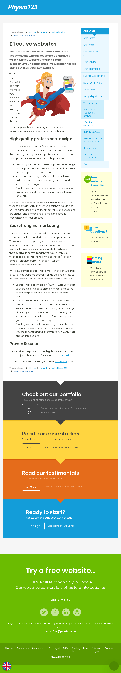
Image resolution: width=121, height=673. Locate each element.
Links (85, 648)
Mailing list (76, 650)
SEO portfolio (63, 355)
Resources (23, 648)
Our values (90, 62)
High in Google (91, 132)
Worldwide (89, 89)
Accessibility (39, 648)
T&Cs (66, 648)
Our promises (91, 69)
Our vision (89, 45)
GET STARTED (61, 599)
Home (32, 32)
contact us (61, 361)
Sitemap (9, 648)
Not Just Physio (92, 83)
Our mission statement (90, 53)
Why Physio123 (92, 96)
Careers (88, 164)
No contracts (90, 148)
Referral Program (96, 650)
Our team (89, 38)
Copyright (54, 648)
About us (89, 31)
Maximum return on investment (92, 140)
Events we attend (94, 76)
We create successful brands (89, 113)
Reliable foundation (89, 156)
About (43, 32)
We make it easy (92, 103)
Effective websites (88, 124)
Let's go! (30, 410)
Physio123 (56, 657)
